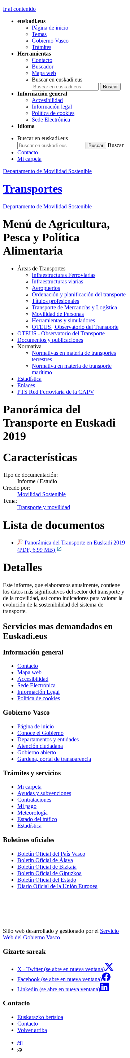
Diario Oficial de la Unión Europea (57, 886)
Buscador (42, 66)
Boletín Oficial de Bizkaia (47, 867)
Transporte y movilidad (43, 507)
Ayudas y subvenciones (44, 793)
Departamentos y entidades (48, 739)
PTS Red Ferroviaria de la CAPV (55, 392)
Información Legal (38, 692)
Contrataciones (34, 800)
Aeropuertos (46, 288)
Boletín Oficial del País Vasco (51, 854)
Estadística (29, 379)
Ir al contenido (19, 9)
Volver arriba (32, 1030)
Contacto (42, 60)
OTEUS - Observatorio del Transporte (61, 333)
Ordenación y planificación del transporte (79, 294)
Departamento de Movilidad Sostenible (47, 171)
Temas (39, 34)
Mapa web (44, 73)
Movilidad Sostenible (41, 494)
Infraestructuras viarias (57, 281)
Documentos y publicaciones (50, 340)
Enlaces (26, 385)
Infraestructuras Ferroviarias (63, 275)
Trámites (41, 47)
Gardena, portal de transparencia (54, 759)
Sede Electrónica (51, 119)
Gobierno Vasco (50, 41)
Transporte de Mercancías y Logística (74, 307)
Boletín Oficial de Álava (45, 860)
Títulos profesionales (55, 301)
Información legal (52, 106)
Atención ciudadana (40, 746)
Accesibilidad (47, 100)
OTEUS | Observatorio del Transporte (75, 327)
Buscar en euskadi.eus (57, 79)
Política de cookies (53, 113)
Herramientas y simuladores (63, 320)
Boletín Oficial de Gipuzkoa (49, 873)
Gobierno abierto (36, 752)
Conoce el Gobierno (40, 733)
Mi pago (26, 806)
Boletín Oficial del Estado (46, 880)
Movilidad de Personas (58, 314)
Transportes (32, 188)
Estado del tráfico (37, 819)
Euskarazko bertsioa (40, 1017)
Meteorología (32, 813)
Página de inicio (50, 28)
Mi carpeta (29, 159)
